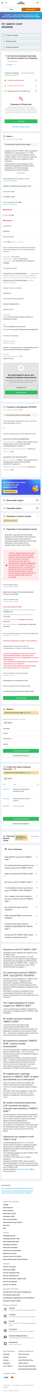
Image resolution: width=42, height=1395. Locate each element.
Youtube (6, 1360)
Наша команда (8, 1210)
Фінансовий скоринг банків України (15, 1259)
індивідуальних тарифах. (31, 16)
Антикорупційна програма (27, 1369)
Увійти (11, 9)
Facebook (6, 1354)
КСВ (4, 1228)
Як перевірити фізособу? (11, 1295)
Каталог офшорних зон (11, 1275)
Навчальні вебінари (10, 1219)
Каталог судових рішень (11, 1272)
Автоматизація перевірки (12, 1250)
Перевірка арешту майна (11, 1301)
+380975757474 (8, 358)
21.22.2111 (6, 798)
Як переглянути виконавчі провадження (17, 1292)
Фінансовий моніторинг (11, 1241)
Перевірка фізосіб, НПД (11, 1238)
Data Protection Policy (25, 1360)
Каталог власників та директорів (14, 1278)
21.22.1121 (6, 806)
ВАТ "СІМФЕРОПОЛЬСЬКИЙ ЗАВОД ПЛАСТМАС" (18, 1188)
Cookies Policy (23, 1363)
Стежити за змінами (12, 35)
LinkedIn (6, 1357)
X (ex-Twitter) (7, 1366)
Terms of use (22, 1357)
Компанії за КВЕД (9, 1270)
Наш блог (6, 1225)
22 (24, 446)
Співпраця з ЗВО (8, 1216)
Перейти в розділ (21, 698)
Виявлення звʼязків (10, 1253)
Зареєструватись (21, 392)
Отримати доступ (12, 520)
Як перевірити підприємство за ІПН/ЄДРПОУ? (19, 1298)
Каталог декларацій (10, 1281)
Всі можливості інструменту (21, 755)
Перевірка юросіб (9, 1235)
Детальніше (35, 273)
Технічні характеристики (26, 1366)
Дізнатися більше (10, 491)
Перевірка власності (10, 1244)
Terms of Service (23, 1354)
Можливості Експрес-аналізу (21, 127)
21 (23, 460)
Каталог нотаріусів (9, 1284)
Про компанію (8, 1207)
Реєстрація (31, 9)
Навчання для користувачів (12, 1222)
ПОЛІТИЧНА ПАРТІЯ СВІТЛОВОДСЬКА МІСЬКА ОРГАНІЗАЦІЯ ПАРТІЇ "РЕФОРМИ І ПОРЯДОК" (17, 1192)
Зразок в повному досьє (22, 751)
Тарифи (5, 1204)
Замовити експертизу (12, 47)
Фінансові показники (10, 1247)
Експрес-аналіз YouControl (12, 1256)
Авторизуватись (21, 387)
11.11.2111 (6, 789)
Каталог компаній (9, 1267)
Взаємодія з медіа (9, 1213)
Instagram (6, 1363)
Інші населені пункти (23, 1169)
